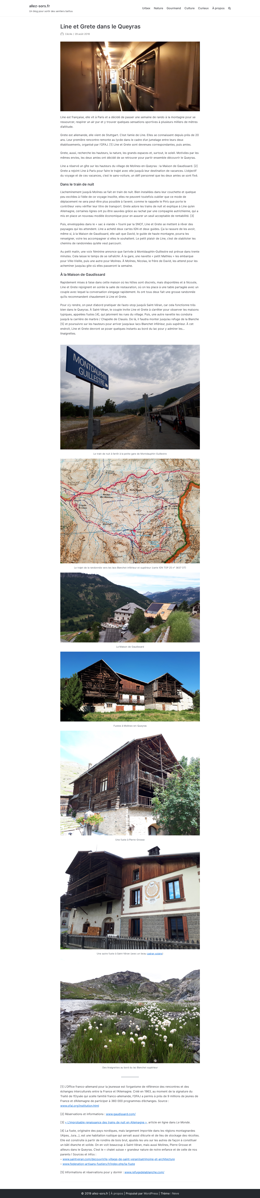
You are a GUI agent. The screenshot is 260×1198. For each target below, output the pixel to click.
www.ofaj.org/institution (76, 1105)
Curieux (203, 8)
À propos (218, 8)
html (96, 1105)
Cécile (68, 34)
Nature (158, 8)
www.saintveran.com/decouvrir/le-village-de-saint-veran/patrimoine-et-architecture (119, 1159)
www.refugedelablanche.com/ (144, 1172)
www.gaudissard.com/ (121, 1114)
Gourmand (174, 8)
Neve (175, 1193)
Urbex (146, 8)
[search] (229, 8)
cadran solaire (154, 953)
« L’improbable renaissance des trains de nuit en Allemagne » (106, 1122)
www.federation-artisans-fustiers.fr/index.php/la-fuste (99, 1164)
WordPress (151, 1193)
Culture (189, 8)
